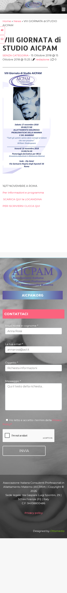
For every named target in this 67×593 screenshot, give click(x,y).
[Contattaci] (2, 39)
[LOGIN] (2, 31)
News (17, 21)
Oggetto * (11, 362)
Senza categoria (16, 55)
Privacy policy (34, 512)
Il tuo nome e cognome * (21, 325)
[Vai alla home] (33, 7)
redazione (42, 59)
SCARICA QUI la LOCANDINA (22, 199)
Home (7, 21)
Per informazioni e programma (23, 192)
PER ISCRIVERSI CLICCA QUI (21, 206)
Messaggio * (13, 381)
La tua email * (14, 344)
